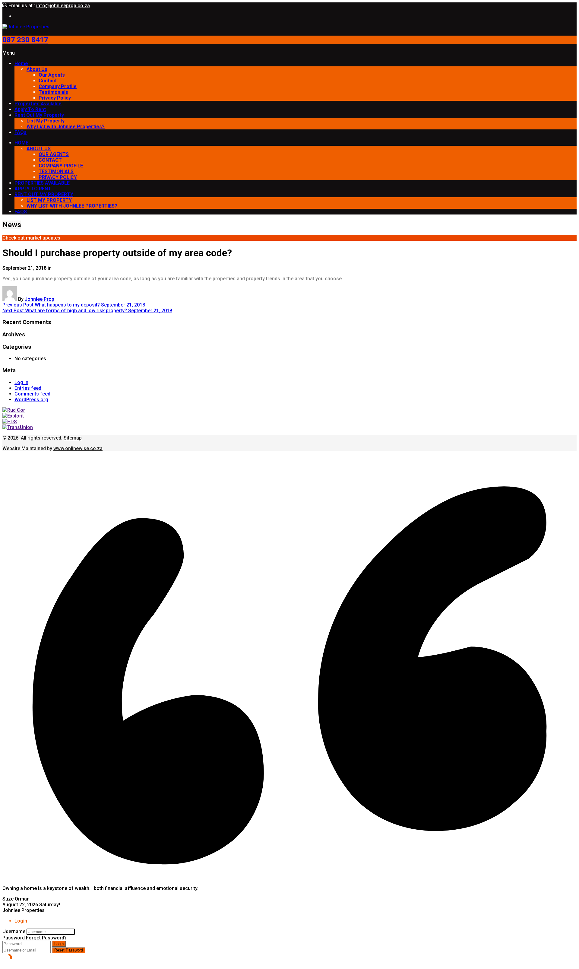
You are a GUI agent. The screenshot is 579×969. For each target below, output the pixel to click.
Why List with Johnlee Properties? (66, 126)
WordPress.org (31, 399)
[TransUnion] (17, 427)
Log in (21, 382)
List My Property (46, 121)
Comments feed (32, 394)
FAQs (20, 132)
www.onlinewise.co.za (78, 448)
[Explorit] (13, 416)
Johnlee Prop (39, 299)
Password (13, 938)
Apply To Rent (30, 109)
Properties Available (38, 103)
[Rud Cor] (13, 410)
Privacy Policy (55, 98)
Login (59, 944)
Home (21, 63)
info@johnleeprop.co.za (63, 5)
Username (13, 931)
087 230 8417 (25, 40)
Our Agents (52, 75)
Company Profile (58, 86)
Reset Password (68, 950)
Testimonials (53, 92)
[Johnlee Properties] (25, 27)
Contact (48, 81)
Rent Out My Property (39, 115)
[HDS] (9, 421)
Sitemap (73, 438)
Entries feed (27, 388)
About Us (37, 69)
